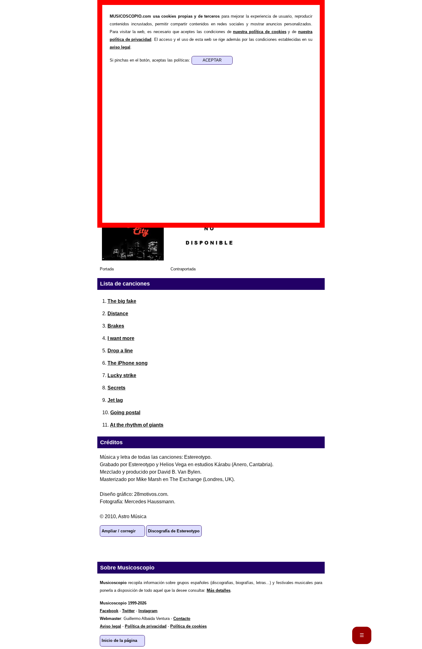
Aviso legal (110, 626)
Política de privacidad (146, 626)
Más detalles (218, 590)
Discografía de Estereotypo (174, 531)
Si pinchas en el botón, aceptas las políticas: (151, 60)
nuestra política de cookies (259, 31)
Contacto (181, 618)
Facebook (127, 549)
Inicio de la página (119, 640)
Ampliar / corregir (119, 531)
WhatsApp (107, 549)
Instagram (148, 610)
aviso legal (120, 47)
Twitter (146, 549)
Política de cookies (188, 626)
